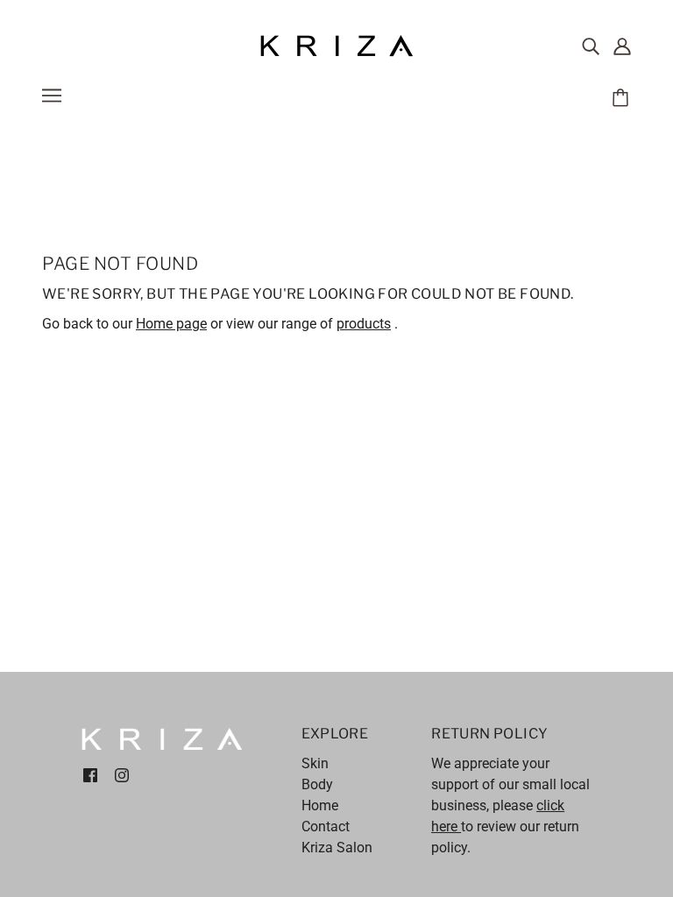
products (363, 323)
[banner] (336, 45)
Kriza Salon (336, 847)
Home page (171, 323)
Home (319, 805)
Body (317, 784)
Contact (325, 826)
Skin (315, 763)
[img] (590, 46)
